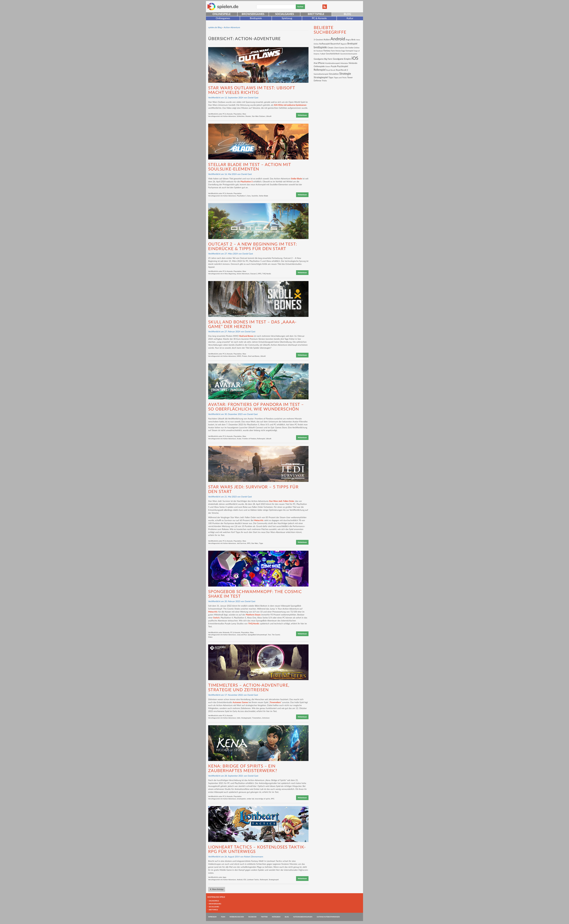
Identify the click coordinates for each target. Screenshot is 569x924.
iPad (315, 63)
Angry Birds (351, 40)
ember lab (250, 799)
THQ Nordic (266, 274)
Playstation (238, 114)
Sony (249, 196)
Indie (238, 718)
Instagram (276, 917)
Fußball (322, 54)
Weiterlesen (302, 115)
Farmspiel (349, 51)
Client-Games (339, 48)
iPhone (321, 63)
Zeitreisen (266, 718)
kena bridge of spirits (262, 799)
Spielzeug (287, 18)
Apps (224, 877)
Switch (216, 618)
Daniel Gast (253, 98)
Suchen (300, 7)
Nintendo (226, 632)
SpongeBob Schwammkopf (257, 635)
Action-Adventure (229, 116)
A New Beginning (229, 274)
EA (315, 51)
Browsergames (253, 14)
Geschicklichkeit (333, 54)
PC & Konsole (319, 18)
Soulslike (255, 196)
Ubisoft (268, 116)
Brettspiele (316, 14)
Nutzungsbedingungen (302, 917)
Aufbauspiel (324, 44)
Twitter (264, 917)
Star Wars (254, 543)
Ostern (327, 66)
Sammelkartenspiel (321, 74)
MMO (239, 356)
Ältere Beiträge (217, 889)
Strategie (345, 73)
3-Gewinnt (318, 40)
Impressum (212, 917)
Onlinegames (223, 18)
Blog (347, 14)
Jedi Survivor (241, 543)
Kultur (350, 18)
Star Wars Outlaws (258, 116)
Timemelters (275, 702)
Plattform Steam (253, 615)
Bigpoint (344, 44)
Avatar (239, 438)
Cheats (330, 48)
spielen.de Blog (215, 28)
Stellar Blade (296, 179)
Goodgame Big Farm (323, 59)
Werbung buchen (237, 917)
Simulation (334, 74)
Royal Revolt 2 (342, 70)
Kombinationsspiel (332, 63)
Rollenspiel (261, 438)
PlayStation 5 (246, 182)
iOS (244, 879)
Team (223, 917)
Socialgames (284, 14)
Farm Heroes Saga (338, 51)
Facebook (319, 51)
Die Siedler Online (352, 48)
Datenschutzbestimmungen (328, 917)
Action (326, 39)
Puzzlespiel (342, 66)
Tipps (261, 543)
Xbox (244, 114)
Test (269, 635)
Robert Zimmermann (253, 857)
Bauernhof (335, 44)
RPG (259, 274)
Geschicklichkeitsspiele (348, 54)
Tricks (324, 81)
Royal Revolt (330, 70)
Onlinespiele (221, 14)
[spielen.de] (222, 6)
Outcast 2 (253, 274)
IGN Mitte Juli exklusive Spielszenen (290, 105)
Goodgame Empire (342, 59)
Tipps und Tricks (340, 77)
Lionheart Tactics (253, 879)
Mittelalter (344, 63)
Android (239, 879)
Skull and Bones (246, 336)
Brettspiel (352, 43)
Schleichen (240, 116)
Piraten (244, 356)
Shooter (248, 116)
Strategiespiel (246, 718)
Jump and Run (242, 635)
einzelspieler (241, 799)
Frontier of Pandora (249, 438)
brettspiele (320, 47)
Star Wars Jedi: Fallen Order (281, 501)
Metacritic (259, 520)
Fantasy (326, 51)
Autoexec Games (240, 702)
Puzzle (334, 66)
